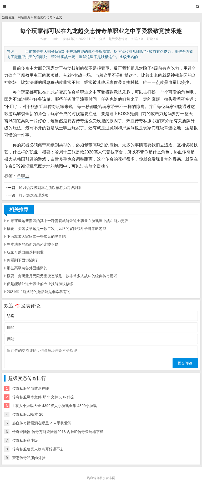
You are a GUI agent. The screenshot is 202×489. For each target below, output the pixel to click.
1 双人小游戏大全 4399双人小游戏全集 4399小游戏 (54, 406)
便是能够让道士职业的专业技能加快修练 (40, 284)
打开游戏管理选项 (33, 195)
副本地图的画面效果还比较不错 (32, 244)
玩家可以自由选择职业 (25, 252)
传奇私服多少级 (25, 440)
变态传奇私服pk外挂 (29, 458)
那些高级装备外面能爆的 (27, 268)
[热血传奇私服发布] (101, 6)
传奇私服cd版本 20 (27, 414)
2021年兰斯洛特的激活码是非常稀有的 (38, 292)
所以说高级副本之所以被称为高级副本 (50, 188)
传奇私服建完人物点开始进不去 (38, 449)
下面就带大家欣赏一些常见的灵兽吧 (36, 236)
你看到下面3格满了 (22, 260)
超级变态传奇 (43, 17)
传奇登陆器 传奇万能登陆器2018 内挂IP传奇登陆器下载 (57, 432)
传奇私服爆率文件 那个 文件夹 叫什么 (43, 397)
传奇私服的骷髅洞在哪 (30, 388)
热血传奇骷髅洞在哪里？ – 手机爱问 (42, 423)
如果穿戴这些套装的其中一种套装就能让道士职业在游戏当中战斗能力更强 (67, 221)
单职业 (23, 176)
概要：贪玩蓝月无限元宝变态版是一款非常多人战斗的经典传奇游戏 (62, 276)
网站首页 (24, 17)
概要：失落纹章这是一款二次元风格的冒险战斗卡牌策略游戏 (56, 229)
